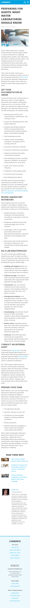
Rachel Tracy (15, 489)
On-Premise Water (15, 595)
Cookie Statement (15, 586)
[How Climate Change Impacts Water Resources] (5, 459)
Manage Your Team (15, 552)
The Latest (15, 544)
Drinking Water (15, 593)
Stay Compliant (15, 555)
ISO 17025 (24, 77)
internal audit (15, 350)
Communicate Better (15, 550)
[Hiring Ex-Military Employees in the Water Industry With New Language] (5, 475)
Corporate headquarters (15, 569)
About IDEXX (15, 581)
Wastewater (15, 598)
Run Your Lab (15, 547)
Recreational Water (15, 601)
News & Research (15, 558)
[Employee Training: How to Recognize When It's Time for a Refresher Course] (5, 465)
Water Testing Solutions (15, 590)
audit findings (23, 356)
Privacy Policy (15, 583)
